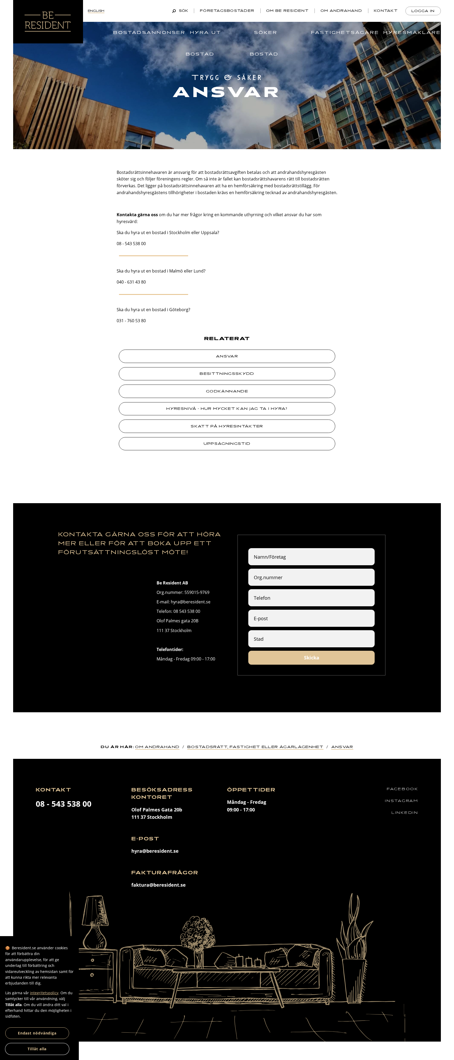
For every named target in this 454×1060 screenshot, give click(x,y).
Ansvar (227, 356)
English (96, 10)
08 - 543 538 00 (63, 803)
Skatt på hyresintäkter (227, 426)
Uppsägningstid (227, 444)
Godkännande (227, 391)
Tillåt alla (37, 1048)
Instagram (401, 801)
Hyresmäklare (412, 32)
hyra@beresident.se (155, 851)
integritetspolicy (44, 992)
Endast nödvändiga (37, 1033)
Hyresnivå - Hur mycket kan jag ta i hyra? (226, 409)
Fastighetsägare (345, 32)
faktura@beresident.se (158, 885)
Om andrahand (341, 11)
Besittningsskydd (227, 374)
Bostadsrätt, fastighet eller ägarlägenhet (255, 747)
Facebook (402, 789)
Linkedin (404, 813)
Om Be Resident (287, 11)
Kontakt (386, 11)
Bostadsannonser (149, 32)
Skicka (311, 657)
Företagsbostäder (227, 11)
